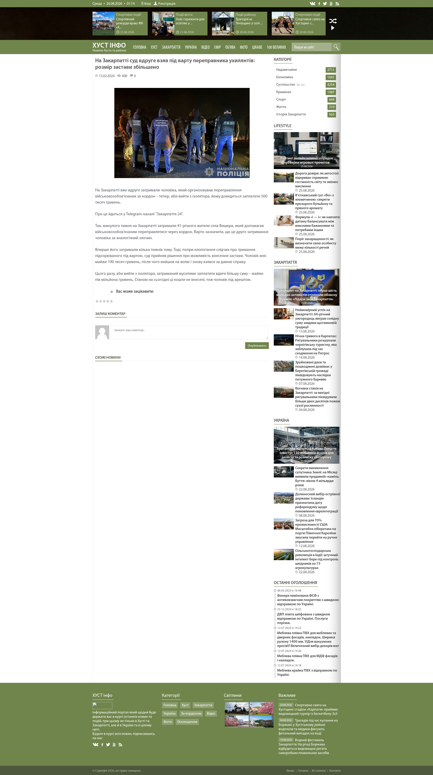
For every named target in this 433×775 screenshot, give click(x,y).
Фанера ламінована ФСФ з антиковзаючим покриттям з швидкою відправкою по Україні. (308, 600)
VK (312, 4)
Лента (338, 3)
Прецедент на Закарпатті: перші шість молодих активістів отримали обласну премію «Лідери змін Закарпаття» (306, 295)
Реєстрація (166, 4)
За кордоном (191, 713)
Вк (95, 745)
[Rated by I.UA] (102, 708)
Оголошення (187, 722)
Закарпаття (171, 47)
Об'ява (230, 47)
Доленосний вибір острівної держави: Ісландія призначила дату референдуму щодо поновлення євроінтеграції (317, 503)
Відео (205, 47)
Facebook (319, 3)
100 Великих (276, 47)
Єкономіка (284, 77)
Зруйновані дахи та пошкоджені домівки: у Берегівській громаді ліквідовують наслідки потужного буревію (313, 371)
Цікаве (257, 47)
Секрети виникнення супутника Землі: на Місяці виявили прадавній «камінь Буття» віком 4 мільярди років (317, 476)
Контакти (335, 770)
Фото (244, 47)
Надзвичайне (286, 70)
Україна (191, 47)
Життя (281, 107)
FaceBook (102, 744)
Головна (139, 47)
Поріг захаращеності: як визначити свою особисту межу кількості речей (315, 243)
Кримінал (283, 92)
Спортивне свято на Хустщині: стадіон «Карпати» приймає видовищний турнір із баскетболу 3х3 (308, 710)
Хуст (154, 47)
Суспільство (285, 85)
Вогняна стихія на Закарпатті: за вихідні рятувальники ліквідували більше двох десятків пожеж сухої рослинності (317, 397)
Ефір (217, 47)
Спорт (281, 99)
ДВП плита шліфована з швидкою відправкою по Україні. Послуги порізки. (303, 619)
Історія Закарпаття (291, 114)
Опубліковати (257, 345)
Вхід (147, 4)
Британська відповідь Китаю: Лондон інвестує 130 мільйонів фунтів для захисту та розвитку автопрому (306, 453)
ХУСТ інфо (109, 47)
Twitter (325, 3)
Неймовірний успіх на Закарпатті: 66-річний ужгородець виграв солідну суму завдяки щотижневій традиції (317, 318)
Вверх (290, 770)
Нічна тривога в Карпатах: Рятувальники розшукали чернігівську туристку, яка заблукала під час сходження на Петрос (316, 345)
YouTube (331, 3)
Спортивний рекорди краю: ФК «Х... (129, 23)
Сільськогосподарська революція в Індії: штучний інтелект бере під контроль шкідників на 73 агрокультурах (316, 559)
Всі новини (319, 770)
